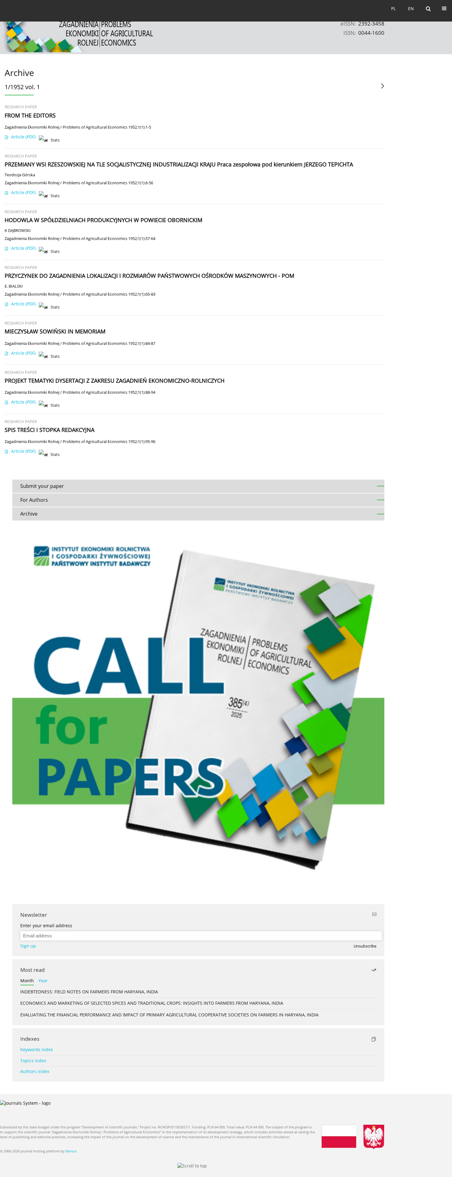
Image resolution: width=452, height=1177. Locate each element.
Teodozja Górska (20, 175)
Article (23, 137)
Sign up (28, 946)
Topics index (33, 1060)
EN (411, 8)
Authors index (34, 1071)
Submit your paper (42, 486)
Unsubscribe (365, 946)
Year (43, 980)
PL (393, 8)
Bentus (71, 1151)
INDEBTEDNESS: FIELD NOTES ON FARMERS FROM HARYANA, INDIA (89, 992)
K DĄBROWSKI (18, 230)
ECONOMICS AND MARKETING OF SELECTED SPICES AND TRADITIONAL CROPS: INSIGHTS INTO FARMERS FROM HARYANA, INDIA (151, 1003)
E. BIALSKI (14, 286)
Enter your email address (46, 925)
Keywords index (36, 1049)
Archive (29, 513)
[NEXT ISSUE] (382, 88)
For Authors (34, 500)
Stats (55, 140)
